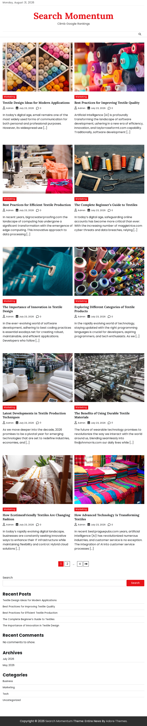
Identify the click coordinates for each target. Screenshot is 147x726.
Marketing (9, 96)
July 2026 (8, 659)
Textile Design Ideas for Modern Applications (36, 103)
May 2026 (9, 665)
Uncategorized (12, 700)
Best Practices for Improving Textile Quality (107, 103)
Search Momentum (73, 15)
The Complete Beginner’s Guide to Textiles (105, 205)
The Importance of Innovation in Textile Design (31, 625)
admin (10, 108)
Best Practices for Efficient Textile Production (37, 205)
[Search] (140, 34)
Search (8, 578)
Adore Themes (116, 721)
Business (8, 681)
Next (86, 564)
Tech (6, 694)
